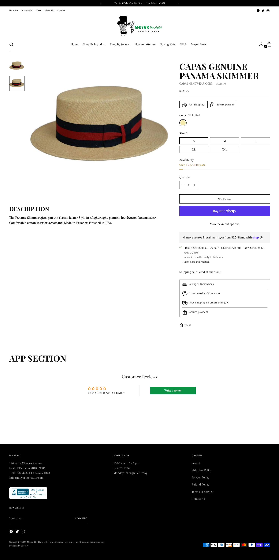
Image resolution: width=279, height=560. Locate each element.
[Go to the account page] (259, 44)
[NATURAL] (183, 122)
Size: (183, 133)
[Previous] (101, 3)
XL (193, 149)
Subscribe (80, 518)
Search (196, 463)
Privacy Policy (200, 477)
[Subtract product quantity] (194, 185)
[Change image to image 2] (16, 83)
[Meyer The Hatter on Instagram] (268, 10)
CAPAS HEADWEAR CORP (195, 83)
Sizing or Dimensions (201, 283)
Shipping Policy (202, 470)
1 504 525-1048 (40, 473)
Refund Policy (200, 484)
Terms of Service (202, 491)
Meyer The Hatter (35, 542)
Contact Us (199, 499)
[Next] (178, 3)
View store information (197, 261)
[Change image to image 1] (16, 66)
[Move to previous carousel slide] (258, 431)
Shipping (185, 272)
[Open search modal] (11, 44)
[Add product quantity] (183, 185)
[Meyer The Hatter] (139, 25)
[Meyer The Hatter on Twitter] (263, 10)
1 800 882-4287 (18, 473)
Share (188, 325)
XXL (224, 149)
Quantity (185, 177)
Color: (189, 115)
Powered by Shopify (18, 545)
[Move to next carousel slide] (266, 430)
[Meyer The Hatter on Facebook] (258, 10)
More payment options (224, 224)
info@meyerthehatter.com (26, 477)
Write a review (172, 390)
